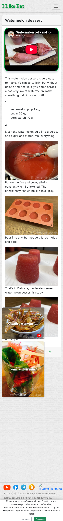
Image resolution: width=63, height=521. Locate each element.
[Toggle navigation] (56, 6)
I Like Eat (13, 6)
